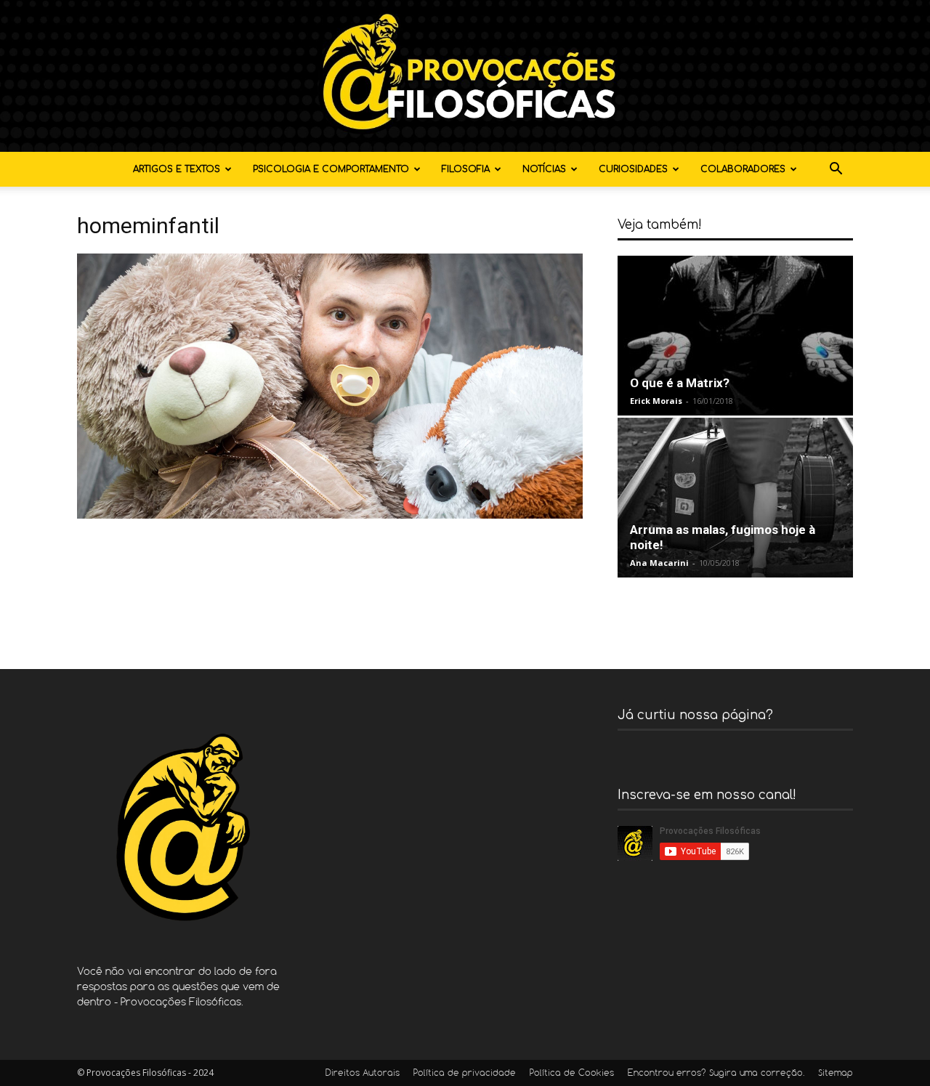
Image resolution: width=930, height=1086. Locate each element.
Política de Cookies (572, 1073)
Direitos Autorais (363, 1073)
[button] (835, 170)
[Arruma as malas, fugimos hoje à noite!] (735, 498)
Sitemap (835, 1073)
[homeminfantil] (330, 514)
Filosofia (466, 169)
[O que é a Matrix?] (735, 336)
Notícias (544, 169)
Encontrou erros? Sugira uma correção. (716, 1073)
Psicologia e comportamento (331, 169)
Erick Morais (656, 400)
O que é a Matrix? (679, 383)
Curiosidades (633, 169)
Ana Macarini (659, 562)
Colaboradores (742, 169)
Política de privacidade (464, 1073)
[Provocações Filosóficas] (465, 76)
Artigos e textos (176, 169)
